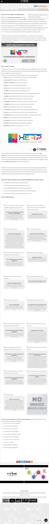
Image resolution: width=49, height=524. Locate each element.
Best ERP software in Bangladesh (11, 426)
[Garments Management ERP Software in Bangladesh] (14, 277)
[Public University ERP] (14, 395)
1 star (38, 9)
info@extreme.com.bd (24, 495)
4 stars (45, 9)
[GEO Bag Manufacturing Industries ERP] (37, 300)
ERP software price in (11, 429)
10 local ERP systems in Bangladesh (11, 431)
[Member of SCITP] (25, 501)
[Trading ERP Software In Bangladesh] (37, 253)
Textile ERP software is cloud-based (11, 440)
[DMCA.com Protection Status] (5, 501)
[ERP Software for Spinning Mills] (14, 300)
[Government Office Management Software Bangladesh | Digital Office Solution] (14, 372)
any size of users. (25, 126)
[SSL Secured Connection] (18, 501)
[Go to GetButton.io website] (46, 522)
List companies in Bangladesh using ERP (12, 434)
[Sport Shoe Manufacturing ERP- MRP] (37, 276)
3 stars (43, 9)
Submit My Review (34, 9)
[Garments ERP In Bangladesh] (14, 229)
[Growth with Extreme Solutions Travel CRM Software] (37, 348)
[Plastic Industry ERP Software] (37, 229)
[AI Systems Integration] (37, 404)
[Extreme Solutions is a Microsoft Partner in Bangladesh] (12, 501)
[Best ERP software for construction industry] (37, 371)
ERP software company (9, 442)
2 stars (40, 9)
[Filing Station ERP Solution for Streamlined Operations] (37, 325)
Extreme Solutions (12, 22)
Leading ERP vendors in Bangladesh (11, 437)
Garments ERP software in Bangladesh (12, 423)
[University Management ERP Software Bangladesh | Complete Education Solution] (14, 348)
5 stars (47, 9)
